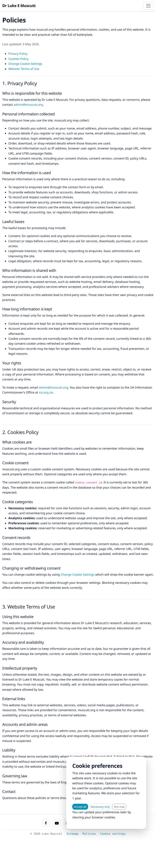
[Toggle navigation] (148, 6)
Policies (89, 833)
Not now (119, 806)
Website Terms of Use (23, 69)
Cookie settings (113, 833)
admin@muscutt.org (28, 104)
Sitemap (72, 833)
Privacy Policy (18, 54)
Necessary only (100, 806)
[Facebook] (46, 823)
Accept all (80, 806)
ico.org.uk (46, 392)
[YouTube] (57, 823)
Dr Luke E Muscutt (19, 5)
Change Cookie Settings (25, 64)
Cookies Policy (18, 59)
